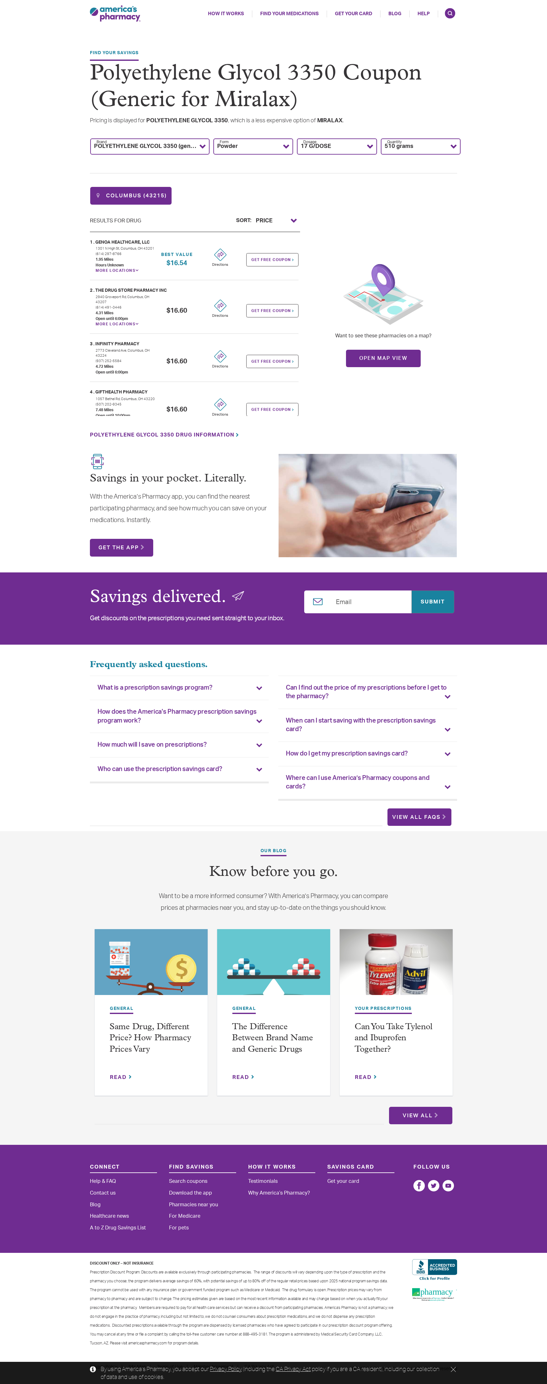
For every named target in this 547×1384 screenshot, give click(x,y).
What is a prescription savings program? (154, 688)
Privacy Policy (226, 1368)
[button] (150, 146)
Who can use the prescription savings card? (159, 769)
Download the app (190, 1193)
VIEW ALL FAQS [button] (416, 817)
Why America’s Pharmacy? (279, 1193)
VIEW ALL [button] (418, 1115)
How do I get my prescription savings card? (346, 753)
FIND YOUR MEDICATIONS (289, 13)
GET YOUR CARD (353, 13)
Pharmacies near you (193, 1204)
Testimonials (263, 1181)
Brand (102, 142)
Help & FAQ (103, 1181)
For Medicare (184, 1216)
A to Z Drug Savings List (118, 1227)
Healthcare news (109, 1216)
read (119, 1077)
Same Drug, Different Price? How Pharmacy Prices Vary (150, 1038)
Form (224, 142)
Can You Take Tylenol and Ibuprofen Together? (393, 1038)
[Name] (419, 1185)
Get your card (343, 1181)
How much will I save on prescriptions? (152, 745)
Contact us (103, 1193)
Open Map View (383, 358)
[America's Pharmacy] (115, 13)
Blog (394, 13)
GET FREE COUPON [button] (271, 260)
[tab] (179, 688)
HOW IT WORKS (226, 13)
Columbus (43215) (135, 195)
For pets (179, 1227)
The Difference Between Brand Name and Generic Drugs (272, 1038)
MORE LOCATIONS (115, 270)
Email (344, 601)
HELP (424, 13)
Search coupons (188, 1181)
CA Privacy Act (293, 1368)
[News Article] (151, 966)
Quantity (394, 142)
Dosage (310, 142)
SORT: (243, 220)
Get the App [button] (118, 547)
